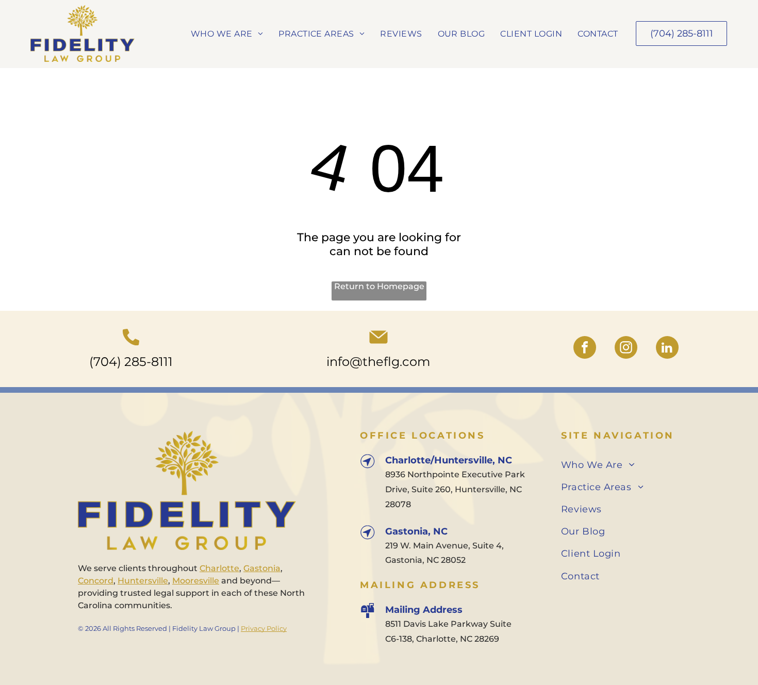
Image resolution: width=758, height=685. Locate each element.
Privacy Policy (264, 628)
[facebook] (584, 348)
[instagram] (626, 348)
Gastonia (262, 568)
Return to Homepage (379, 286)
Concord (95, 581)
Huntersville (143, 581)
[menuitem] (227, 33)
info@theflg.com (378, 361)
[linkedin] (667, 348)
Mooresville (195, 581)
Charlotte (219, 568)
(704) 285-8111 (131, 361)
